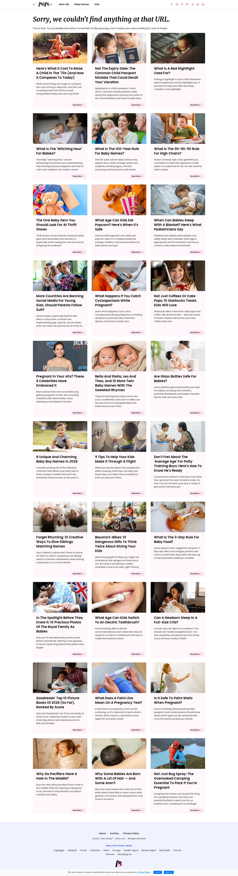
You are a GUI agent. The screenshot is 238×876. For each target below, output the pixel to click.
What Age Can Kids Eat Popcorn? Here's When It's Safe (116, 225)
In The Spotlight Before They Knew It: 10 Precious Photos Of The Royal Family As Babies (59, 624)
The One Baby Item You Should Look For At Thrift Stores (56, 225)
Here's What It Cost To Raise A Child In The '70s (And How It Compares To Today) (60, 73)
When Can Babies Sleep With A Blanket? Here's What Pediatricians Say (177, 225)
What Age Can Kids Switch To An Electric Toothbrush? (117, 620)
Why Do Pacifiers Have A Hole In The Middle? (56, 776)
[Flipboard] (187, 4)
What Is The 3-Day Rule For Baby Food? (176, 540)
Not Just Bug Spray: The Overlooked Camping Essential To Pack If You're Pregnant (175, 780)
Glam (106, 850)
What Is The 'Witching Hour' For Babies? (59, 151)
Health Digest (131, 850)
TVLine (83, 850)
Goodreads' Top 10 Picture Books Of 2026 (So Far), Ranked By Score (57, 703)
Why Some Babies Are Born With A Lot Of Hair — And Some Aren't (117, 778)
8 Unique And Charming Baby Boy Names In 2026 (57, 459)
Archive (114, 833)
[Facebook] (172, 4)
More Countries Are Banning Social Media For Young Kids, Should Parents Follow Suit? (59, 303)
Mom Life (64, 4)
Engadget (59, 850)
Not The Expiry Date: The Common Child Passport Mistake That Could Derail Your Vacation (116, 75)
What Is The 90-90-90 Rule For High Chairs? (176, 151)
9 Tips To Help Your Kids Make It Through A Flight (115, 459)
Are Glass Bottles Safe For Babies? (175, 379)
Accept (157, 872)
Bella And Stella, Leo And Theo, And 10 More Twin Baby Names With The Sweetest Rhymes (115, 383)
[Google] (198, 4)
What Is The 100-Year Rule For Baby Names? (117, 151)
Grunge (116, 850)
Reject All (169, 872)
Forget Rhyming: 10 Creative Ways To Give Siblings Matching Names (59, 542)
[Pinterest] (182, 4)
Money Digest (148, 850)
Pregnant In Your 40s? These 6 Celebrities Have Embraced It (60, 381)
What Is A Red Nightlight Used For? (174, 71)
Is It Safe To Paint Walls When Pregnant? (173, 700)
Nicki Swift (164, 850)
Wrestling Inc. (125, 854)
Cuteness (95, 850)
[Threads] (192, 4)
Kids (96, 4)
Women (110, 854)
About (102, 833)
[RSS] (203, 4)
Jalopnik (72, 850)
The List (177, 850)
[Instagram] (177, 4)
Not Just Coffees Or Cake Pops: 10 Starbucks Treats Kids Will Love (175, 301)
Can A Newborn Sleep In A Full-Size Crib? (175, 620)
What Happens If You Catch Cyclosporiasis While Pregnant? (118, 301)
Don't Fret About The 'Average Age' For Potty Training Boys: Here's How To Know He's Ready (178, 463)
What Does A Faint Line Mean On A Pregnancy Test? (118, 700)
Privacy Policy (131, 833)
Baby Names (81, 4)
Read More (77, 105)
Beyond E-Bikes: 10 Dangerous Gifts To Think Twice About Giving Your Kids (116, 544)
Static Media (106, 839)
